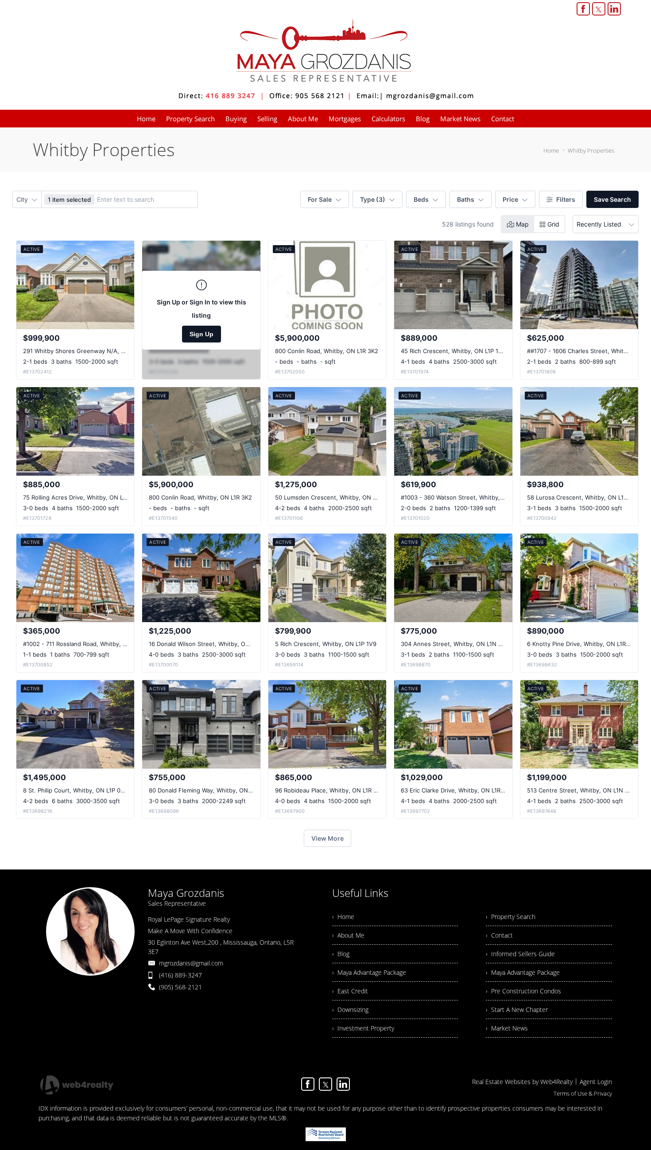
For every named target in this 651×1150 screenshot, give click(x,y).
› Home (343, 916)
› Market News (507, 1028)
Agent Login (596, 1081)
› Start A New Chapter (517, 1009)
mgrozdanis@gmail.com (191, 963)
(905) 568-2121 (180, 987)
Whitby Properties (591, 150)
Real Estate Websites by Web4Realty (522, 1081)
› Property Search (510, 916)
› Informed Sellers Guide (520, 954)
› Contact (499, 935)
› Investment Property (363, 1028)
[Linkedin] (614, 8)
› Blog (340, 954)
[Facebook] (583, 8)
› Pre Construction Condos (523, 991)
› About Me (348, 935)
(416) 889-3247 (180, 975)
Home (551, 150)
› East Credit (350, 991)
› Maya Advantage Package (369, 972)
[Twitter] (598, 8)
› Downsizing (350, 1009)
